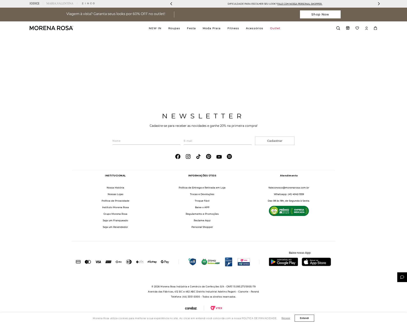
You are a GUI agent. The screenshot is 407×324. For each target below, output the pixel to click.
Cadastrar (274, 141)
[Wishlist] (357, 28)
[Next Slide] (379, 4)
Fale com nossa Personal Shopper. (299, 4)
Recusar (286, 318)
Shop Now (320, 14)
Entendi (304, 318)
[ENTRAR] (366, 28)
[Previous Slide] (171, 4)
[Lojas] (348, 28)
